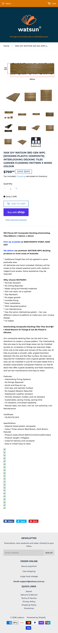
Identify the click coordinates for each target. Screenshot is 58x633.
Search (29, 591)
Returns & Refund (29, 595)
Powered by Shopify (36, 617)
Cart (54, 3)
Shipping (21, 176)
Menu (8, 3)
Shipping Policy (29, 605)
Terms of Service (29, 598)
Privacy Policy (29, 601)
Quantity (8, 183)
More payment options (16, 220)
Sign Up (49, 553)
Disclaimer (29, 608)
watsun (20, 617)
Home (6, 46)
